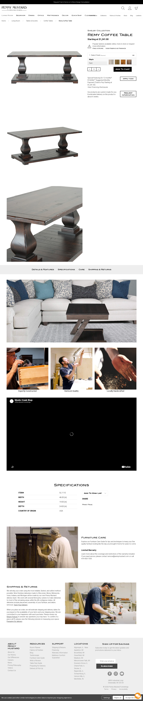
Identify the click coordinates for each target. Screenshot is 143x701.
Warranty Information (60, 653)
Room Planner (93, 15)
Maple (91, 59)
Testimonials (34, 655)
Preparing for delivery (14, 621)
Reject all (117, 697)
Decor (65, 15)
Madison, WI (78, 658)
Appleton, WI (78, 650)
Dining (31, 15)
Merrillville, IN (79, 679)
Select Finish (97, 55)
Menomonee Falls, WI (82, 661)
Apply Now (128, 79)
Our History (12, 655)
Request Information (128, 94)
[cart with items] (136, 8)
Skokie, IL (77, 668)
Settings (107, 697)
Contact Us (12, 670)
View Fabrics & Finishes (116, 48)
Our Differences (13, 657)
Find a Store (98, 48)
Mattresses (53, 15)
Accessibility (123, 689)
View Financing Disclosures (98, 87)
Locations (138, 15)
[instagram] (116, 673)
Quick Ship (77, 15)
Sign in (129, 8)
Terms (106, 689)
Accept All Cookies (133, 697)
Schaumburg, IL (80, 674)
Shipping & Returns (99, 270)
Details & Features (43, 270)
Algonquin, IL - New (81, 647)
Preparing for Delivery (38, 666)
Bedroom (20, 15)
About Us (11, 652)
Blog (131, 15)
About (125, 15)
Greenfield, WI (79, 655)
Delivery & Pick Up (36, 668)
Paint (90, 63)
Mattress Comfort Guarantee (58, 656)
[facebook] (109, 673)
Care (82, 270)
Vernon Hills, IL (79, 676)
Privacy (113, 689)
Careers (11, 660)
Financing (55, 650)
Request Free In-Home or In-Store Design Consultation (72, 2)
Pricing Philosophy (14, 665)
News (10, 663)
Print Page (87, 504)
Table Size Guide (36, 663)
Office (41, 15)
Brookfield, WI (79, 653)
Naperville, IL (78, 671)
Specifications (66, 270)
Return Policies (12, 617)
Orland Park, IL (79, 666)
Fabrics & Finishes (115, 15)
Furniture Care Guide (37, 658)
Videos (10, 668)
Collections (103, 15)
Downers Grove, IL (81, 663)
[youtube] (122, 673)
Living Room (7, 15)
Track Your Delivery (21, 605)
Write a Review (35, 661)
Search (123, 8)
